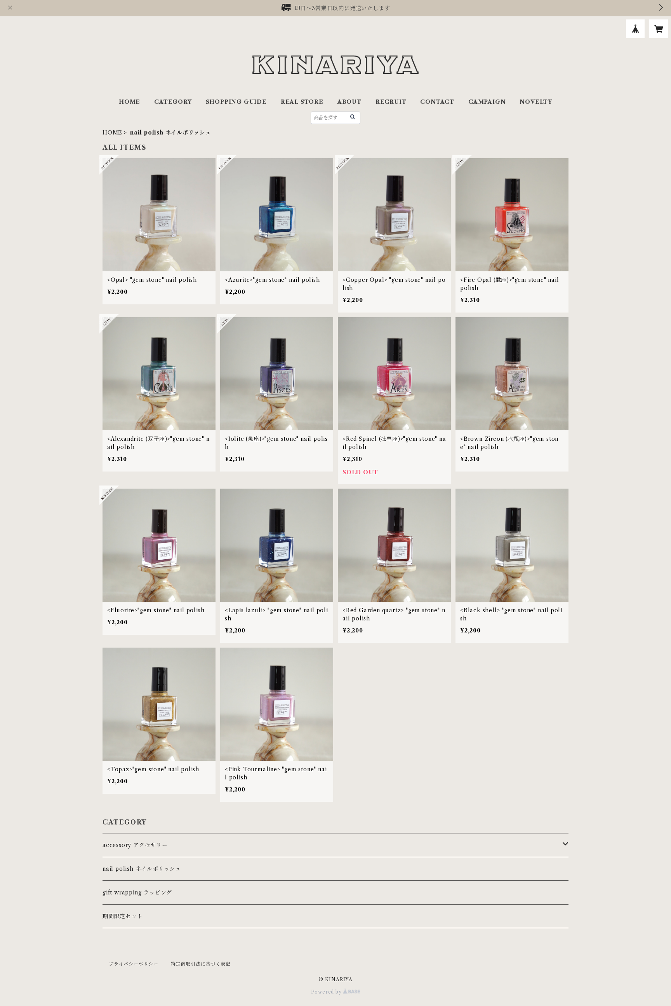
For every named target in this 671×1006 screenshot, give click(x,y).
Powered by (327, 992)
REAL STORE (302, 101)
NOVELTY (536, 101)
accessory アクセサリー (135, 845)
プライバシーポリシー (133, 964)
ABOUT (349, 101)
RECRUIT (391, 101)
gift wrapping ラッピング (137, 892)
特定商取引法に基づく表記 (201, 964)
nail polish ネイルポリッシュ (142, 868)
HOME (129, 101)
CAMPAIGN (487, 101)
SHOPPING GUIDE (236, 101)
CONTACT (437, 101)
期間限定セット (123, 916)
